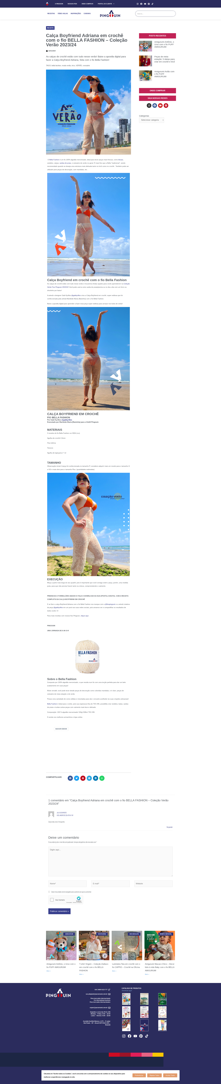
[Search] (173, 13)
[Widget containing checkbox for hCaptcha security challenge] (65, 899)
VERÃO (79, 65)
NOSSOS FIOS (72, 4)
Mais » (49, 971)
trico (73, 65)
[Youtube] (145, 3)
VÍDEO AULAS (63, 13)
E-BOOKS (87, 13)
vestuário (86, 65)
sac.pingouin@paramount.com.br (97, 994)
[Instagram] (137, 3)
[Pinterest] (148, 3)
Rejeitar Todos (154, 1075)
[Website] (153, 884)
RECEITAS (51, 13)
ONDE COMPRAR (87, 4)
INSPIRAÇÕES (76, 13)
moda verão (66, 65)
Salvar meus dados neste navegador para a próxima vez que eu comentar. (71, 892)
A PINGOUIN (59, 4)
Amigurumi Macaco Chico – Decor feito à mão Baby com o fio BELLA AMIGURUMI (159, 967)
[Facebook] (141, 3)
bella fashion (56, 65)
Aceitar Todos (170, 1075)
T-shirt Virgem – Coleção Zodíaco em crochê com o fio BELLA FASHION (93, 967)
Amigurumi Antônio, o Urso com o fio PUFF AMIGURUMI (164, 44)
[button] (50, 28)
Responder (170, 827)
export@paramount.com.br (99, 1007)
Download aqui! (127, 990)
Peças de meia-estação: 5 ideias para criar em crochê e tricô (164, 59)
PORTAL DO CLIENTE (105, 4)
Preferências (139, 1075)
